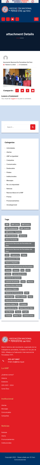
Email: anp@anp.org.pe (16, 362)
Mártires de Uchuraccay (14, 293)
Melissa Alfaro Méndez (13, 285)
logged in (14, 99)
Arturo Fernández (11, 239)
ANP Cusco (15, 224)
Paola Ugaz (9, 297)
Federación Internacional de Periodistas (19, 266)
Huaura (15, 270)
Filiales (9, 172)
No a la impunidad (13, 184)
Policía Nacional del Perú (14, 300)
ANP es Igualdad (12, 156)
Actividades (11, 148)
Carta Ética (5, 389)
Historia (4, 378)
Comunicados (11, 164)
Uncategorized (12, 205)
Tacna (18, 312)
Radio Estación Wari (26, 308)
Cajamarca (15, 255)
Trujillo (25, 312)
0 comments (23, 64)
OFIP (26, 293)
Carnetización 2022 (12, 259)
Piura (30, 297)
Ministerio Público (12, 289)
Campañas (10, 160)
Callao (24, 255)
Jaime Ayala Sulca (19, 274)
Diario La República (12, 263)
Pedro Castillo (21, 297)
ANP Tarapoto (25, 228)
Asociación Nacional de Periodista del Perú (18, 244)
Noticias (9, 189)
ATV (7, 255)
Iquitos (8, 274)
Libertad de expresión (13, 278)
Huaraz (8, 270)
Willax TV (17, 315)
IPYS (27, 270)
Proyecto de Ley (11, 308)
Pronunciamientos (13, 201)
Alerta (3, 436)
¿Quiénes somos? (7, 375)
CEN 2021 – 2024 (7, 385)
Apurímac (23, 236)
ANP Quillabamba (11, 228)
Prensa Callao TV (11, 304)
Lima (23, 281)
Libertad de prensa (12, 281)
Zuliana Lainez (28, 315)
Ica (22, 270)
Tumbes (8, 315)
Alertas (9, 152)
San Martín (9, 312)
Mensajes (10, 180)
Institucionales (11, 176)
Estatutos (4, 382)
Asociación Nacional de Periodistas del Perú (17, 62)
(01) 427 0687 (14, 359)
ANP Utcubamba (11, 236)
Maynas (30, 281)
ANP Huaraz (26, 224)
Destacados (11, 168)
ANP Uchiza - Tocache (13, 232)
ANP (7, 224)
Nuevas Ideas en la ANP (15, 193)
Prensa (9, 197)
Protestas (23, 304)
